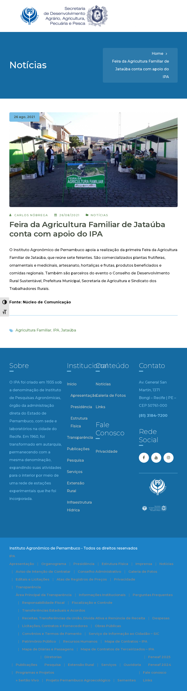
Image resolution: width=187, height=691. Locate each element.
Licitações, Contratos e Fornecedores (55, 626)
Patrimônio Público (39, 641)
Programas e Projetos (35, 672)
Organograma (53, 564)
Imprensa (143, 564)
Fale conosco (154, 672)
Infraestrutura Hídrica (79, 506)
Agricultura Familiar (33, 330)
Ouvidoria (132, 664)
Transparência (80, 437)
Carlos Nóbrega (31, 215)
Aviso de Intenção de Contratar (43, 571)
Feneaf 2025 (159, 657)
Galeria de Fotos (111, 395)
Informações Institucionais (102, 595)
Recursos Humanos (80, 641)
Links (100, 407)
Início (72, 384)
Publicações (78, 449)
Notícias (99, 215)
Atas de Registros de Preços (82, 579)
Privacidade (106, 451)
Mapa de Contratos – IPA (126, 641)
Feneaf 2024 (159, 664)
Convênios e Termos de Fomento (51, 633)
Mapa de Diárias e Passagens (47, 649)
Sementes (126, 680)
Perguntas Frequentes (153, 595)
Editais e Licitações (32, 579)
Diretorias (53, 657)
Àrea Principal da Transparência (44, 595)
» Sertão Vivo (27, 680)
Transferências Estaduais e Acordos (53, 610)
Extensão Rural (75, 487)
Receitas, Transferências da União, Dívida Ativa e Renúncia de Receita (83, 618)
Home (157, 53)
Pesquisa (75, 460)
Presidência (81, 407)
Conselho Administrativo (99, 571)
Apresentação (83, 395)
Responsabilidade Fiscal (43, 602)
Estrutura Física (79, 422)
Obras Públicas (108, 626)
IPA (56, 330)
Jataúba (68, 330)
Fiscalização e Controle (92, 602)
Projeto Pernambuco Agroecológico (78, 680)
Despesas (160, 618)
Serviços (75, 472)
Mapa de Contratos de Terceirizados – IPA (117, 649)
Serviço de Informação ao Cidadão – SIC (124, 633)
